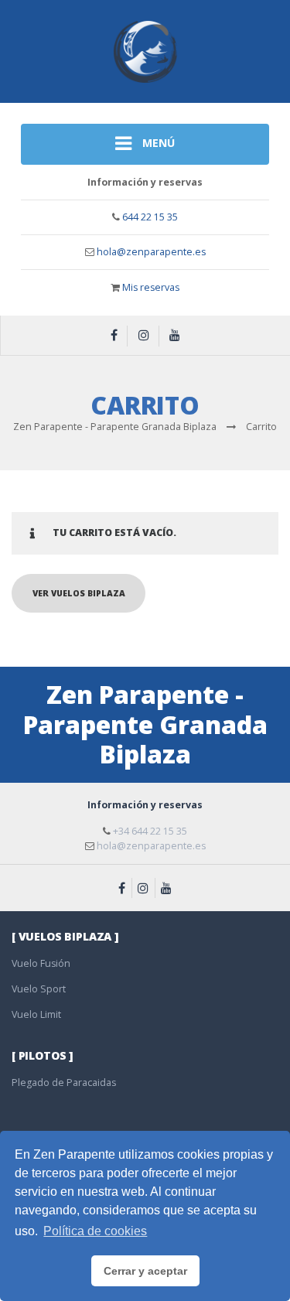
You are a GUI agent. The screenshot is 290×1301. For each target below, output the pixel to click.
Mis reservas (150, 287)
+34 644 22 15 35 (150, 831)
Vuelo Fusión (41, 963)
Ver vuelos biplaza (78, 593)
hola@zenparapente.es (151, 251)
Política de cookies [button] (95, 1231)
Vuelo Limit (36, 1014)
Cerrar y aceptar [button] (145, 1271)
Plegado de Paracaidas (64, 1082)
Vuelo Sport (39, 988)
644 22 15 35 (150, 217)
